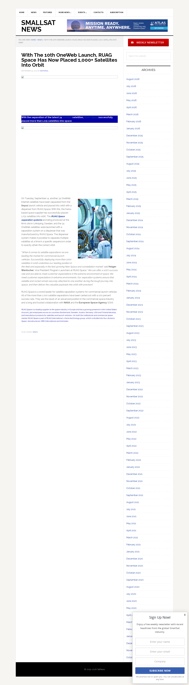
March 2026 (132, 114)
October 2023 (133, 319)
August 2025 (132, 163)
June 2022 (131, 431)
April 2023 (131, 361)
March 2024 (132, 283)
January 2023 (133, 382)
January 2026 (133, 128)
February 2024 (133, 290)
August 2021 (132, 502)
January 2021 (133, 551)
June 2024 (131, 262)
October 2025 (133, 149)
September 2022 (134, 410)
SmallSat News (38, 26)
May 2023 (131, 354)
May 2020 (131, 608)
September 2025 (134, 156)
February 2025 (133, 206)
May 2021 (131, 523)
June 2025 (131, 178)
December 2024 (134, 220)
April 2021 (131, 530)
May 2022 (131, 438)
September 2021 (134, 495)
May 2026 (131, 100)
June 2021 (131, 516)
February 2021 (133, 544)
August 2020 (132, 587)
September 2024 (135, 241)
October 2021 (133, 488)
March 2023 (132, 368)
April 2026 (131, 107)
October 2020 (133, 572)
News (35, 332)
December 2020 (134, 558)
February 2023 (133, 375)
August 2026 (132, 79)
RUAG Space (91, 117)
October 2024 (133, 234)
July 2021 (131, 509)
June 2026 (131, 93)
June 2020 (131, 601)
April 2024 (131, 276)
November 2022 (134, 396)
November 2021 (134, 481)
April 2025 (131, 192)
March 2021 (132, 537)
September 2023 (134, 326)
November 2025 (134, 142)
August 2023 (132, 333)
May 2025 (131, 185)
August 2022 (132, 417)
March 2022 (132, 453)
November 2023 (134, 312)
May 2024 (131, 269)
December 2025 (134, 135)
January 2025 (133, 213)
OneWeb (67, 117)
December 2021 (134, 474)
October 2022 (133, 403)
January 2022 (133, 467)
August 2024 (132, 248)
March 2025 (132, 199)
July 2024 (131, 255)
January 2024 (133, 297)
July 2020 (131, 594)
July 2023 (131, 340)
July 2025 (131, 171)
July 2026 (131, 86)
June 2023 (131, 347)
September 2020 (135, 580)
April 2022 (131, 446)
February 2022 (133, 460)
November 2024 (134, 227)
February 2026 (133, 121)
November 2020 (134, 565)
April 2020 (131, 615)
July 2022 (131, 424)
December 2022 (134, 389)
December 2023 (134, 305)
